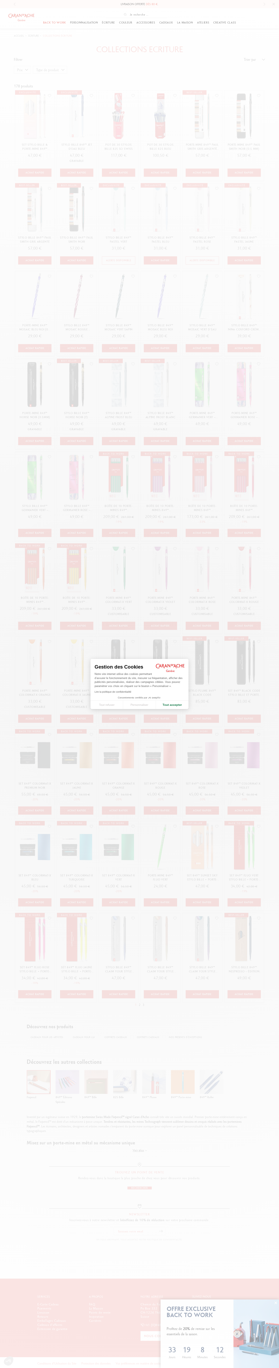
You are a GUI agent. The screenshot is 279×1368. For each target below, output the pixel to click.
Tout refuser (107, 704)
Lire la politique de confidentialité (113, 691)
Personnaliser (139, 704)
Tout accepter (172, 704)
